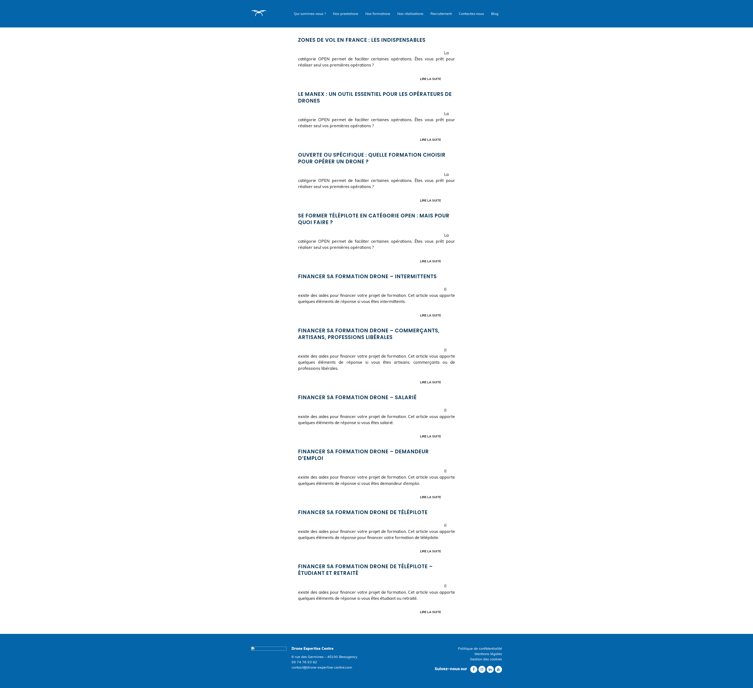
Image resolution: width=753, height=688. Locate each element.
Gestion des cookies (486, 659)
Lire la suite (430, 79)
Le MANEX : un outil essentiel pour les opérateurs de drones (375, 97)
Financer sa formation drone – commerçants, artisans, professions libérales (369, 334)
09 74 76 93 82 (304, 662)
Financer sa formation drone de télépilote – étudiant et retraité (365, 570)
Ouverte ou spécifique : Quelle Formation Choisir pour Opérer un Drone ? (372, 158)
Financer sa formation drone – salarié (357, 397)
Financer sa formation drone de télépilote (363, 512)
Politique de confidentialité (480, 648)
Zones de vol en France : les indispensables (362, 40)
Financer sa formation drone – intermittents (367, 276)
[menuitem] (309, 13)
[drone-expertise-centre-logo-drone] (265, 17)
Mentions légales (488, 654)
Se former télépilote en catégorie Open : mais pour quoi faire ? (373, 219)
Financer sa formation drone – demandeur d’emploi (363, 455)
